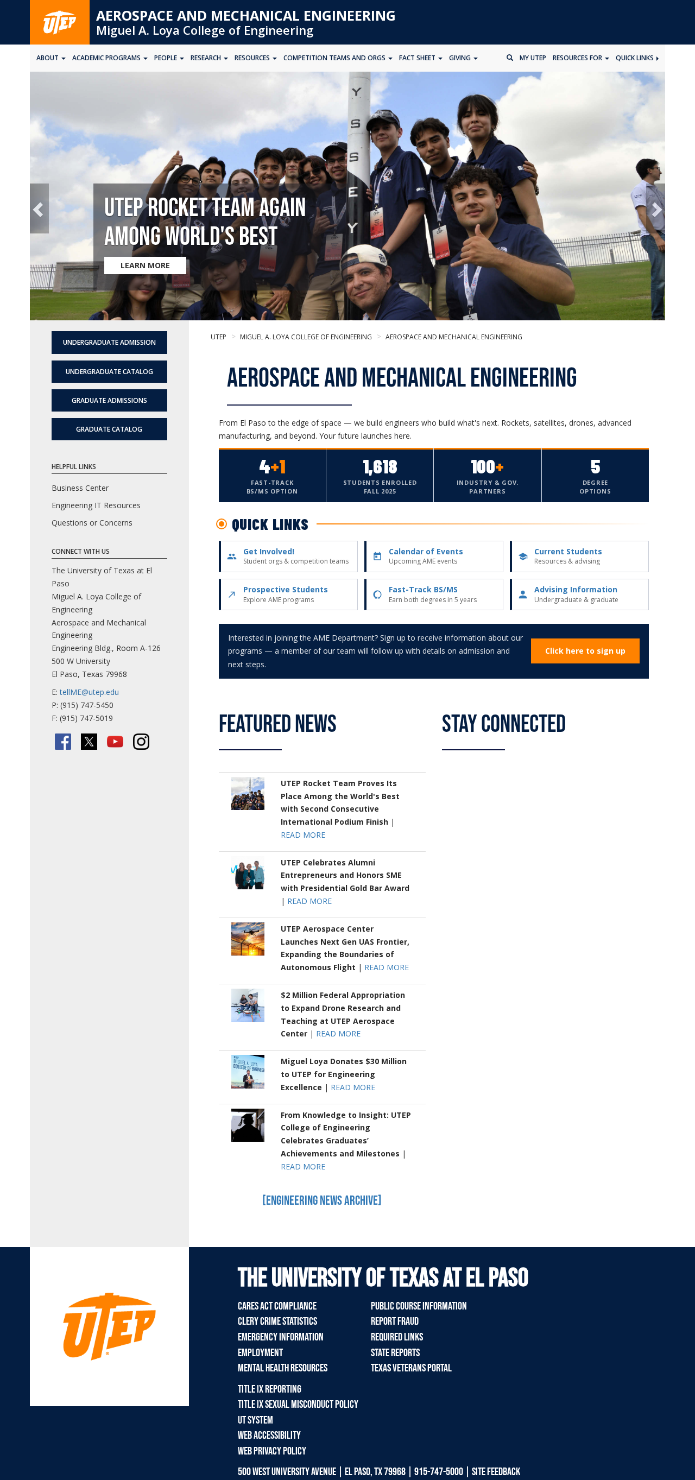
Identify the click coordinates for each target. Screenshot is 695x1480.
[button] (39, 208)
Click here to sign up (585, 651)
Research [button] (207, 57)
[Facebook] (63, 741)
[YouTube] (115, 741)
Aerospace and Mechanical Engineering (246, 15)
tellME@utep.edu (89, 692)
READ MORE (303, 835)
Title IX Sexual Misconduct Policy (298, 1404)
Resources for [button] (578, 57)
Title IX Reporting (269, 1389)
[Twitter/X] (89, 741)
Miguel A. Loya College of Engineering (204, 30)
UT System (255, 1420)
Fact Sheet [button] (418, 57)
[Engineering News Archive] (322, 1201)
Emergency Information (281, 1337)
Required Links (397, 1337)
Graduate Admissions (109, 400)
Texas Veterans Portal (411, 1368)
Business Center (80, 488)
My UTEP (533, 57)
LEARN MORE (145, 265)
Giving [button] (460, 57)
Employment (260, 1352)
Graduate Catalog (109, 429)
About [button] (48, 57)
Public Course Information (419, 1306)
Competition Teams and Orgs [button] (335, 57)
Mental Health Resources (282, 1368)
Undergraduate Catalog (109, 371)
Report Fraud (395, 1321)
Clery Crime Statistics (277, 1321)
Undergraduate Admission (109, 342)
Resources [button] (253, 57)
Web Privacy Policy (272, 1451)
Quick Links (635, 57)
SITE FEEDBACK (496, 1471)
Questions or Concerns (92, 522)
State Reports (395, 1352)
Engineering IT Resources (96, 505)
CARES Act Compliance (277, 1306)
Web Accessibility (269, 1435)
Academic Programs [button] (107, 57)
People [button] (166, 57)
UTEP (218, 336)
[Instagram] (141, 741)
